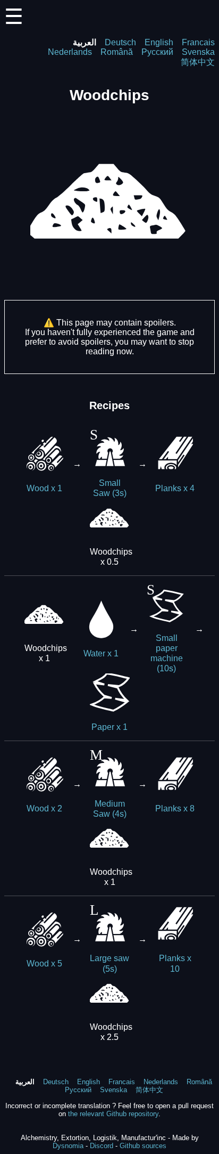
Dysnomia (68, 1146)
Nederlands (70, 51)
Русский (157, 51)
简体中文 (198, 62)
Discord (101, 1146)
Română (116, 51)
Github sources (143, 1146)
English (159, 42)
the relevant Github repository (113, 1114)
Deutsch (120, 42)
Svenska (198, 51)
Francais (198, 42)
